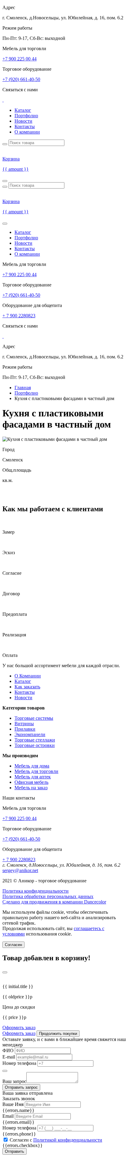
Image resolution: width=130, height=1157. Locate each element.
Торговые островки (35, 745)
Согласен (13, 944)
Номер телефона (19, 1063)
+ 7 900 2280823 (18, 315)
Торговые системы (34, 718)
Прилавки (25, 729)
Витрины (24, 723)
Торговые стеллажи (35, 739)
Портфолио (26, 115)
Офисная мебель (31, 782)
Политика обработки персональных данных (47, 896)
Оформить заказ (18, 1027)
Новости (23, 121)
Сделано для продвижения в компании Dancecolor (54, 901)
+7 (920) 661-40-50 (21, 79)
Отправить (14, 1151)
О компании (27, 131)
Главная (23, 387)
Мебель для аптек (33, 776)
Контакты (25, 126)
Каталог (23, 110)
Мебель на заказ (31, 787)
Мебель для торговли (36, 771)
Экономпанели (30, 734)
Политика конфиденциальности (35, 891)
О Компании (28, 675)
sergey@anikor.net (20, 870)
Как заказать (27, 686)
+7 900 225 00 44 (19, 58)
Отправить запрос (21, 1087)
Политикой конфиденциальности (67, 1139)
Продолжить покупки (58, 1033)
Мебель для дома (32, 765)
